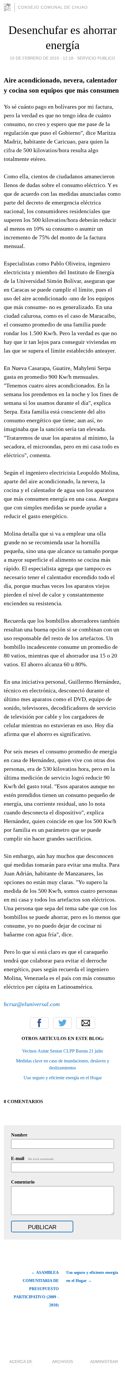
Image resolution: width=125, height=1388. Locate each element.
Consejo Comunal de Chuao (53, 7)
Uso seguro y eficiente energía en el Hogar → (92, 1276)
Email (85, 1023)
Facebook (39, 1023)
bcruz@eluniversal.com (32, 1004)
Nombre (19, 1134)
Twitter (62, 1023)
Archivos (62, 1361)
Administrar (104, 1361)
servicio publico (96, 58)
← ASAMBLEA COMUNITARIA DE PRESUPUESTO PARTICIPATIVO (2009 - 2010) (36, 1288)
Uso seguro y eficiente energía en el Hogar (63, 1077)
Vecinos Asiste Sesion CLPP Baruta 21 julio (62, 1050)
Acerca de (20, 1361)
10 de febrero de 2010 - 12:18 (41, 58)
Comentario (23, 1181)
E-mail (32, 1158)
